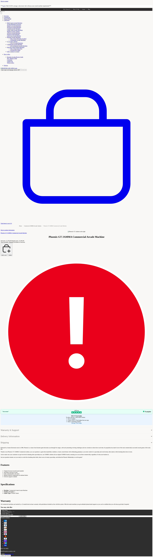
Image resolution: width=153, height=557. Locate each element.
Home (20, 226)
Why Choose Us (66, 9)
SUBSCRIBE (23, 516)
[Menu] (76, 11)
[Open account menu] (24, 70)
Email (2, 516)
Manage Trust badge (76, 423)
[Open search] (1, 13)
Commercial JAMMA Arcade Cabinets (32, 226)
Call (4, 6)
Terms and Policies (5, 555)
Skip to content (4, 1)
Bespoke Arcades (9, 554)
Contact (83, 9)
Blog (89, 9)
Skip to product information (8, 230)
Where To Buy (76, 9)
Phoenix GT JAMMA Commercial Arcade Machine (14, 233)
